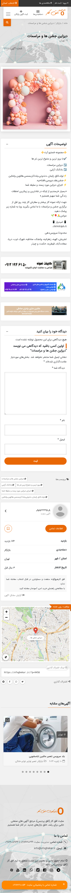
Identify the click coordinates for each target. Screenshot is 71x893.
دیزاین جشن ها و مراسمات (47, 36)
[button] (35, 144)
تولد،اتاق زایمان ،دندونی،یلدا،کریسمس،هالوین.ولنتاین (23, 497)
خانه (66, 23)
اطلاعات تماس (56, 528)
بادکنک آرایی (7, 485)
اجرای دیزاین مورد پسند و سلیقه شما (16, 491)
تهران (62, 40)
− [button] (6, 617)
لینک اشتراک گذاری (56, 667)
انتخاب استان (8, 3)
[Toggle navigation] (8, 14)
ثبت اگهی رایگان (21, 14)
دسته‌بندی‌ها (38, 14)
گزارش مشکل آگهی (13, 595)
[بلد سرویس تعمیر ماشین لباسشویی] (35, 735)
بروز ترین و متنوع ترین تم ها (28, 485)
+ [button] (6, 611)
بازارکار (58, 23)
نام (62, 420)
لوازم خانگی (20, 761)
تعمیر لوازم (31, 761)
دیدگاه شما (58, 368)
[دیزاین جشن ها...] (35, 630)
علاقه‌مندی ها (44, 3)
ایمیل (61, 440)
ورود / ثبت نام (61, 3)
